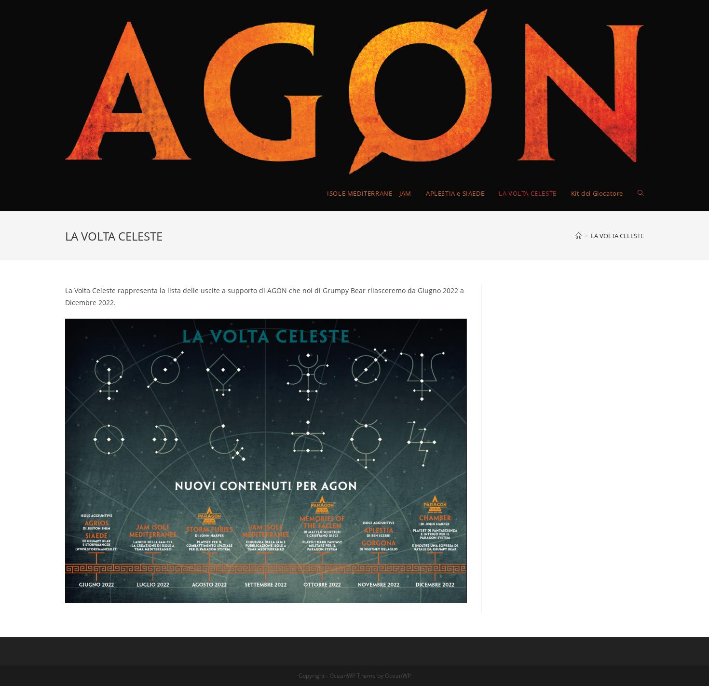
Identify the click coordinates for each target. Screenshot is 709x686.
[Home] (578, 235)
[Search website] (640, 193)
